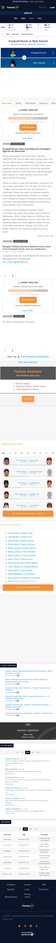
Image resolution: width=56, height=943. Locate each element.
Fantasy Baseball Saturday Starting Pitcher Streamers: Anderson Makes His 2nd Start (26, 681)
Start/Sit (15, 34)
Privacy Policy (27, 895)
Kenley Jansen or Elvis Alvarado (22, 552)
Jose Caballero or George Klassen (23, 566)
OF (40, 453)
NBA (23, 18)
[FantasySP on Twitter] (19, 926)
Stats (18, 103)
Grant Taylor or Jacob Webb (20, 570)
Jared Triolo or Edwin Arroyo (20, 559)
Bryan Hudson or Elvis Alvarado (22, 555)
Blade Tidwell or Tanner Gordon (21, 581)
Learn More (27, 138)
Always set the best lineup (28, 587)
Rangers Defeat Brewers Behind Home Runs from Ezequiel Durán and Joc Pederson (27, 247)
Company (11, 884)
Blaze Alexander (11, 769)
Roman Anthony (11, 777)
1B (16, 453)
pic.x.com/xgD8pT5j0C (14, 262)
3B (28, 453)
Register (11, 889)
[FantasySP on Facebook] (30, 926)
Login (52, 7)
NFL (16, 18)
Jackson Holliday (11, 798)
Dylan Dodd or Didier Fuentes (20, 541)
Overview (7, 103)
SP (47, 453)
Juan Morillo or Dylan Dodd (20, 537)
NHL (40, 18)
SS (34, 453)
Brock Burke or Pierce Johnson (21, 544)
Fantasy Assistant (28, 371)
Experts (44, 103)
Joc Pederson (29, 255)
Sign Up (28, 13)
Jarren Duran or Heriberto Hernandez (24, 578)
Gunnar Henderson (12, 759)
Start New (41, 44)
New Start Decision (28, 362)
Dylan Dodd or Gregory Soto (20, 533)
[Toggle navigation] (3, 7)
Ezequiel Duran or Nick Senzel (28, 34)
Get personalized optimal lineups (28, 514)
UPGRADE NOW (28, 127)
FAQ (44, 884)
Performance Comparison (35, 356)
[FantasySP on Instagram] (25, 926)
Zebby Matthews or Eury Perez (21, 574)
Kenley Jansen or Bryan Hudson (22, 548)
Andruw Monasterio (13, 788)
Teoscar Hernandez (12, 809)
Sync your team (36, 1)
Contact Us (44, 889)
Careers (27, 884)
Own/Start (30, 103)
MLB (31, 18)
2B (22, 453)
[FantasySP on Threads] (36, 926)
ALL (3, 453)
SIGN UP (28, 399)
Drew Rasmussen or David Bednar (23, 563)
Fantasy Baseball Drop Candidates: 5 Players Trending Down (29, 713)
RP (53, 453)
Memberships (11, 897)
